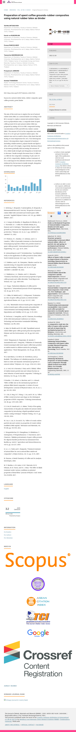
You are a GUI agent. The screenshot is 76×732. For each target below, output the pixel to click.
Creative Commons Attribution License (62, 164)
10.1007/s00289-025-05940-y (57, 252)
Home (6, 10)
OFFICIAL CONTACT (28, 725)
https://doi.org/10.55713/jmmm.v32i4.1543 (21, 93)
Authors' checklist (10, 686)
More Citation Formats (57, 86)
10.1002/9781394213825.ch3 (57, 282)
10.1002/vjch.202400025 (56, 319)
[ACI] (38, 607)
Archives (13, 10)
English (6, 489)
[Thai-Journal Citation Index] (38, 626)
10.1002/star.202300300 (55, 353)
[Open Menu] (4, 2)
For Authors (7, 535)
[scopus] (38, 572)
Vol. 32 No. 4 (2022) (24, 10)
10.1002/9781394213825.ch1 (57, 300)
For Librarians (8, 538)
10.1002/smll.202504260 (56, 267)
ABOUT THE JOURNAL (12, 725)
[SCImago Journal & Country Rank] (16, 700)
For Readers (7, 532)
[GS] (38, 637)
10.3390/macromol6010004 (57, 233)
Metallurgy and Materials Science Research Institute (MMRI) (39, 719)
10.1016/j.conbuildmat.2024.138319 (59, 336)
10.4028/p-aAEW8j (54, 374)
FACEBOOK (39, 725)
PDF (51, 44)
